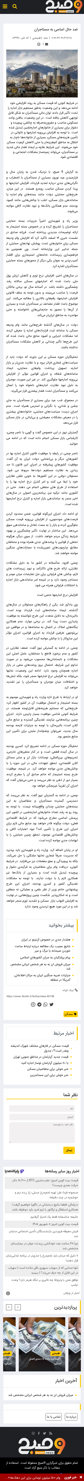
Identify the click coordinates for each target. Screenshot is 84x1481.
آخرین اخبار (66, 1381)
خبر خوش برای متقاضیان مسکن (47, 1069)
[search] (14, 6)
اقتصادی (56, 1353)
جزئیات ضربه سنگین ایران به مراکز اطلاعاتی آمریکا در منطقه (42, 977)
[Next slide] (9, 1307)
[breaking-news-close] (81, 1477)
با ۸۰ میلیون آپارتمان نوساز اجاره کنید (44, 1062)
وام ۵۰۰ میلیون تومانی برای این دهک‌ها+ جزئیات (34, 1477)
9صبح (41, 1462)
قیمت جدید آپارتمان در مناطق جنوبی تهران (40, 1056)
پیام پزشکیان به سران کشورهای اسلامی (45, 957)
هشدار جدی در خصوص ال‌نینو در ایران (45, 940)
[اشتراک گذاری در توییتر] (51, 1004)
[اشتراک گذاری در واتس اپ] (45, 1004)
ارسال (69, 1150)
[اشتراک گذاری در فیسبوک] (33, 1004)
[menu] (5, 6)
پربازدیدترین (65, 1307)
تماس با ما (54, 1416)
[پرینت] (38, 44)
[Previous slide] (18, 1307)
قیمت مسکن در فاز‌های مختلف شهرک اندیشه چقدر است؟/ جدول (40, 1048)
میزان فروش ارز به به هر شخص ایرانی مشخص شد (40, 966)
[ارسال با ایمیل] (46, 44)
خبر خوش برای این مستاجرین (49, 1075)
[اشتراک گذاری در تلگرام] (39, 1004)
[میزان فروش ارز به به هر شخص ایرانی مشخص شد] (42, 1344)
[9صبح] (64, 6)
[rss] (50, 1433)
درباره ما (71, 1416)
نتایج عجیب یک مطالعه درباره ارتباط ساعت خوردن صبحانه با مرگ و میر (42, 948)
